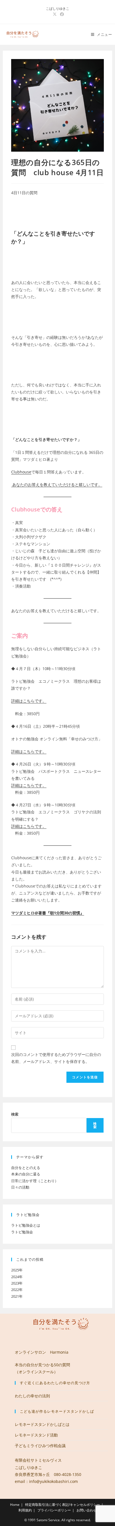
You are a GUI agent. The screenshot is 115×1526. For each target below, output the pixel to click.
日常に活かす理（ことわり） (34, 1180)
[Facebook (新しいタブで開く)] (61, 14)
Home (15, 1504)
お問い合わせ (86, 1510)
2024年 (17, 1276)
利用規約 (25, 1510)
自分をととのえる (25, 1167)
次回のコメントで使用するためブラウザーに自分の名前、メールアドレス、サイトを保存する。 (56, 1058)
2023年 (17, 1283)
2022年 (17, 1289)
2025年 (17, 1270)
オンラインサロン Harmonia (41, 1352)
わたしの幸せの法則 (32, 1395)
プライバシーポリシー (54, 1510)
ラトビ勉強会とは (25, 1225)
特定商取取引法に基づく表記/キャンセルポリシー (62, 1504)
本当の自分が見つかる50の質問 (42, 1364)
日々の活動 (20, 1187)
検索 (14, 1114)
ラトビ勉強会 (22, 1231)
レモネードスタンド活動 (36, 1435)
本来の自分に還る (25, 1174)
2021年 (17, 1296)
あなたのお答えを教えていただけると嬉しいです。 (56, 484)
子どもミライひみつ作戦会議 (40, 1445)
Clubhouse (21, 472)
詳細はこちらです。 (28, 700)
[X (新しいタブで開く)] (54, 14)
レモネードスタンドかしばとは (42, 1424)
